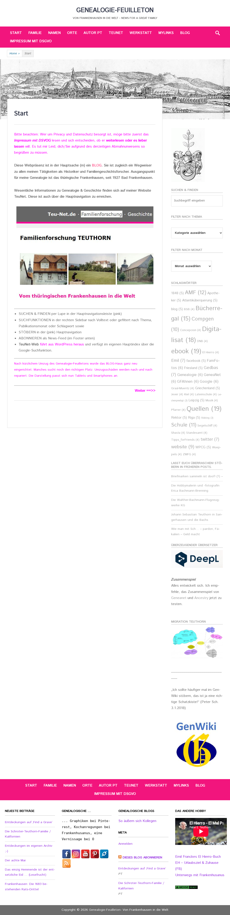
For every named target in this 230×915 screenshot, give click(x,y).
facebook (196, 360)
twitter (210, 439)
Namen (54, 32)
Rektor (179, 417)
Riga (194, 417)
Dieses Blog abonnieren (142, 857)
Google (209, 382)
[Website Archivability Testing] (186, 888)
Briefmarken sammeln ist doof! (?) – (197, 476)
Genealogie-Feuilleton (115, 10)
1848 (177, 293)
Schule (183, 425)
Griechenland (207, 388)
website (182, 447)
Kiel (189, 394)
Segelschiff (207, 426)
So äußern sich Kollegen (137, 821)
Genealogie (190, 375)
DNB (202, 341)
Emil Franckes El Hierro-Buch (198, 856)
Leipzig (196, 400)
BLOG (185, 32)
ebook (186, 351)
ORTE (72, 32)
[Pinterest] (94, 853)
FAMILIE (35, 32)
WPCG (203, 447)
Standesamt (196, 433)
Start (16, 32)
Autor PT (93, 32)
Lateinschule (206, 394)
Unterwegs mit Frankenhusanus (199, 875)
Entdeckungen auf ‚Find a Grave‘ (29, 822)
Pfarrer (178, 410)
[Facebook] (66, 853)
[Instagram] (75, 853)
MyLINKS (166, 32)
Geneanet (179, 598)
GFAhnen (188, 382)
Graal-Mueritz (182, 388)
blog (177, 309)
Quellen (204, 409)
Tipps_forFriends (185, 440)
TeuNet (116, 32)
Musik (212, 400)
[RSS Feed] (66, 863)
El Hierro (210, 352)
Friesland (193, 368)
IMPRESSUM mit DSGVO (31, 41)
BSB (189, 309)
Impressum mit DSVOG (32, 140)
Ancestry (202, 598)
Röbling (207, 418)
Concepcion (190, 330)
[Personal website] (104, 853)
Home (14, 53)
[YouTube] (85, 853)
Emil (178, 361)
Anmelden (125, 844)
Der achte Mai (15, 860)
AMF (195, 293)
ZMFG (189, 454)
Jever (177, 394)
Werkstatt (141, 32)
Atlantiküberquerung (199, 300)
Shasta (178, 433)
